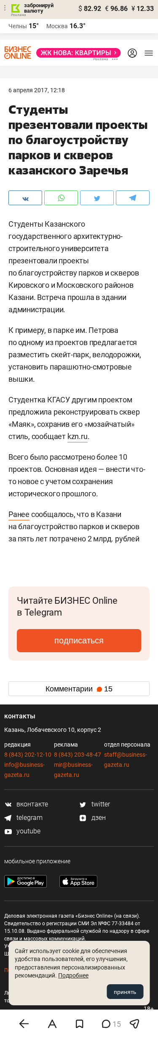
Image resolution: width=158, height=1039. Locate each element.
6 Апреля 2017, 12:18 (36, 90)
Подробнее (73, 975)
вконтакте (31, 804)
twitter (100, 804)
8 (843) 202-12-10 (27, 754)
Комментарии (79, 689)
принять (125, 991)
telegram (29, 818)
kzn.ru (77, 436)
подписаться (79, 640)
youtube (27, 831)
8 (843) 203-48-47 (77, 754)
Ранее (18, 514)
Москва (57, 26)
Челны (17, 26)
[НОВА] (76, 53)
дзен (98, 818)
